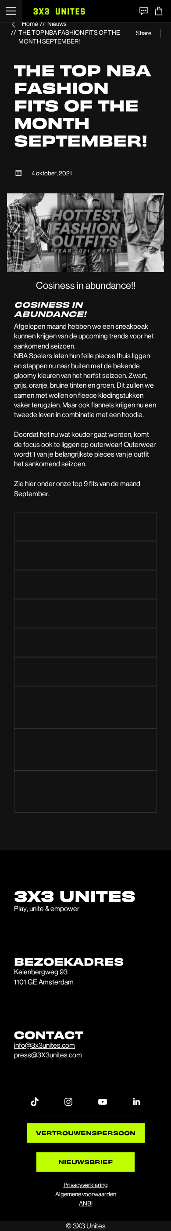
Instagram (68, 1101)
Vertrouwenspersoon (85, 1133)
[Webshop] (158, 11)
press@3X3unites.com (48, 1055)
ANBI (86, 1203)
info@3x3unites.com (44, 1045)
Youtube (102, 1101)
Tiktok (34, 1101)
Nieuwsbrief (85, 1162)
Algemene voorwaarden (85, 1194)
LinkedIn (136, 1101)
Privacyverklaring (86, 1184)
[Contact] (144, 11)
